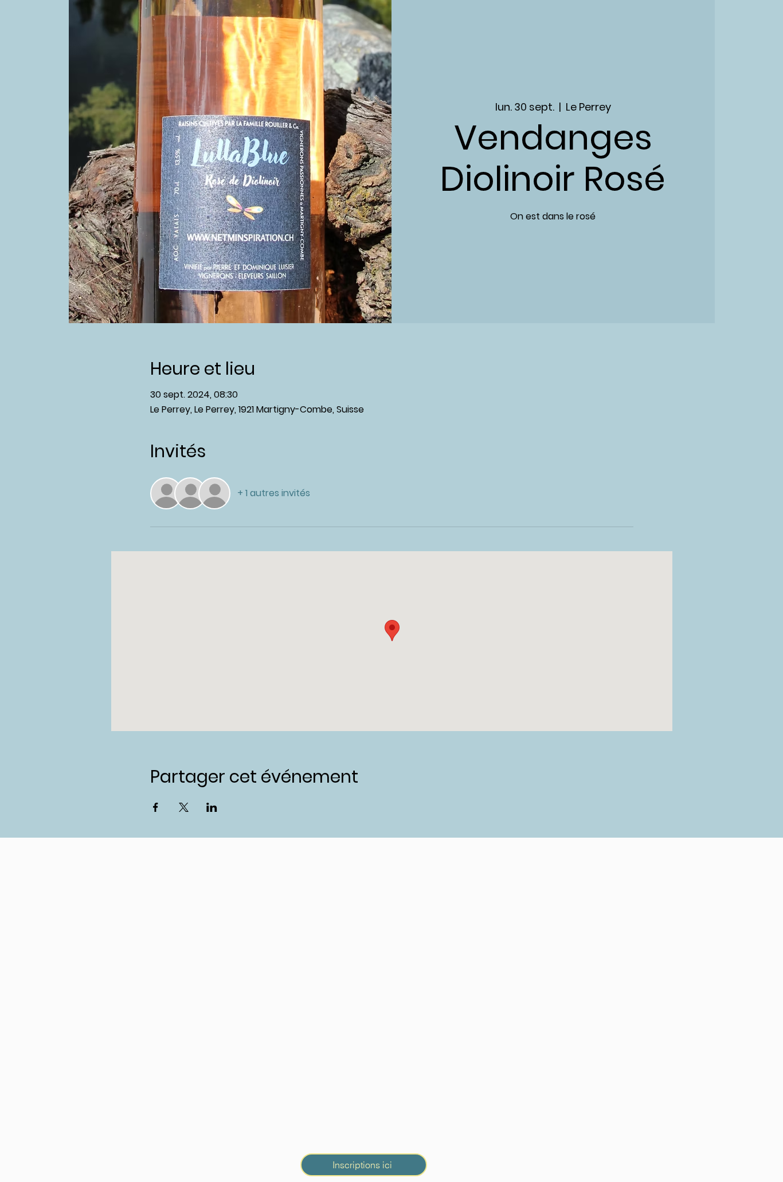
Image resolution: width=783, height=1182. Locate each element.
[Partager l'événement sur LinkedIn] (211, 807)
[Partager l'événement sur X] (183, 807)
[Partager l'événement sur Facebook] (155, 807)
